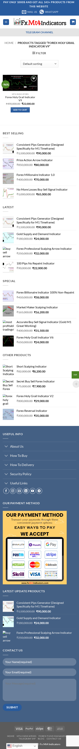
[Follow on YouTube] (33, 491)
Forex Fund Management (55, 736)
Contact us (54, 738)
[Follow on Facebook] (6, 491)
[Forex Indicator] (39, 22)
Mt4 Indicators (26, 736)
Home (9, 42)
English (17, 745)
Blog (41, 738)
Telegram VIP (27, 738)
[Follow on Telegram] (39, 491)
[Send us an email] (19, 491)
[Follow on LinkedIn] (26, 491)
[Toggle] (6, 447)
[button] (6, 22)
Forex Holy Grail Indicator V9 (20, 99)
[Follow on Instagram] (13, 491)
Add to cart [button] (20, 110)
